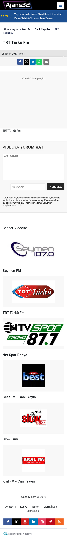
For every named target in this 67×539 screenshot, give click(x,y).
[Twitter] (26, 62)
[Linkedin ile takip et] (33, 521)
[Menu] (61, 5)
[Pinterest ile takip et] (50, 521)
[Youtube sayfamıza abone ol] (25, 521)
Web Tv (26, 29)
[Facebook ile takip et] (7, 521)
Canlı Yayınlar (42, 29)
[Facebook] (20, 62)
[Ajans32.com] (18, 5)
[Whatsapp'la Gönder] (39, 62)
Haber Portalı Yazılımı (20, 533)
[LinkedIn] (33, 62)
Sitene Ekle (33, 510)
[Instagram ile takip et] (42, 521)
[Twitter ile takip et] (16, 521)
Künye (23, 506)
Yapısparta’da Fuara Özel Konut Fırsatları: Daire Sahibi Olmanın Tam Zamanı (38, 16)
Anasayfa (12, 29)
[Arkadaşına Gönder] (46, 62)
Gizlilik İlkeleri (51, 506)
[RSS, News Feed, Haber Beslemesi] (59, 521)
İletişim (35, 506)
